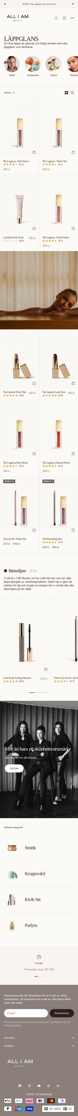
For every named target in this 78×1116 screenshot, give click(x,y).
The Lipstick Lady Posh (53, 392)
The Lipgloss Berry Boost (15, 463)
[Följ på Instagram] (29, 1085)
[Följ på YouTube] (39, 1085)
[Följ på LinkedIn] (58, 1085)
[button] (58, 1109)
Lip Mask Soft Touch (13, 237)
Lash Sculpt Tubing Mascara (17, 678)
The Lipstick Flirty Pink (14, 392)
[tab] (15, 571)
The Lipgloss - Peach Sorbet (55, 237)
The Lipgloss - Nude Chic (54, 161)
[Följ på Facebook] (19, 1085)
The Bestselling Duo (52, 539)
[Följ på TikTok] (48, 1085)
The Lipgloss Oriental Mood (56, 463)
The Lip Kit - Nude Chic (14, 539)
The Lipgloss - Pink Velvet (16, 161)
